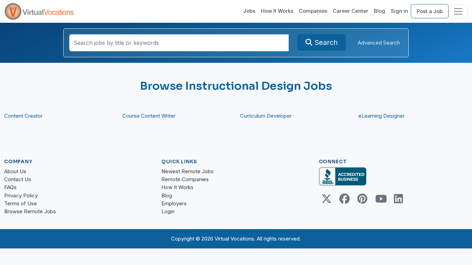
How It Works (277, 11)
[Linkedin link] (398, 198)
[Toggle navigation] (458, 11)
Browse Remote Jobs (30, 211)
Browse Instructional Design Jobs (236, 86)
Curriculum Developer (266, 115)
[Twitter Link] (326, 198)
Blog (379, 11)
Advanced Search (379, 42)
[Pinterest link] (362, 198)
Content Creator (23, 115)
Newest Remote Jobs (187, 171)
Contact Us (17, 179)
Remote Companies (185, 179)
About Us (15, 171)
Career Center (350, 11)
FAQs (10, 187)
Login (167, 211)
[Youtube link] (380, 198)
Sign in (399, 11)
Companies (313, 11)
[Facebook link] (344, 198)
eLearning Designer (381, 115)
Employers (174, 203)
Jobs (249, 11)
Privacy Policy (21, 195)
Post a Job (430, 11)
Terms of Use (20, 203)
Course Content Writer (149, 115)
